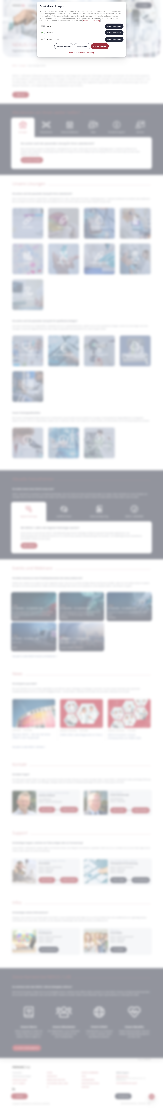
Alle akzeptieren (99, 46)
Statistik (49, 33)
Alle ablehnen (82, 46)
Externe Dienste (52, 39)
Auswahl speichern (64, 46)
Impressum (73, 52)
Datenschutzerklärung (91, 20)
